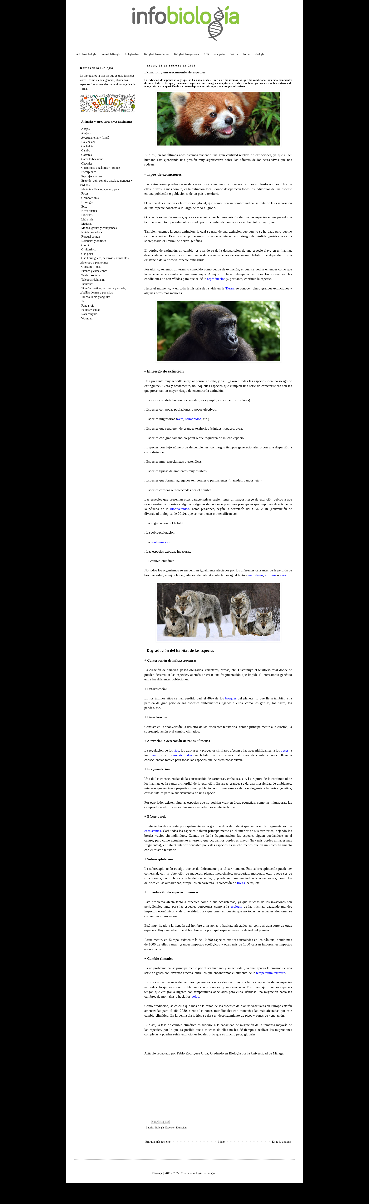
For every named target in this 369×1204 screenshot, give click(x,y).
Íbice (84, 206)
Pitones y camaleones (94, 271)
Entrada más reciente (157, 1141)
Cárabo (85, 150)
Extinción (181, 1127)
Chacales (86, 163)
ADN (206, 54)
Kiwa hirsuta (89, 210)
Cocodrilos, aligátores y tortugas (100, 167)
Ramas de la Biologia (110, 54)
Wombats (87, 318)
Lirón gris (87, 219)
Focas (84, 193)
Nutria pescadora (91, 232)
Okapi (85, 245)
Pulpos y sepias (90, 309)
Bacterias (234, 54)
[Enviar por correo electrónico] (153, 1122)
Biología (159, 1127)
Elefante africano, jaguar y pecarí (101, 189)
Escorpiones (88, 172)
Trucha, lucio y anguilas (95, 297)
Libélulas (86, 215)
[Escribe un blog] (157, 1122)
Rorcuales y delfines (93, 241)
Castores (86, 154)
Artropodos (219, 54)
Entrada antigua (281, 1141)
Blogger (211, 1173)
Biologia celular (132, 54)
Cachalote (87, 146)
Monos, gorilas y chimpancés (99, 227)
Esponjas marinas (91, 176)
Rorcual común (90, 236)
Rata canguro (89, 314)
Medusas (86, 223)
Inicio (221, 1141)
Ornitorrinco (88, 249)
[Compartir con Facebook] (164, 1122)
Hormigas (87, 202)
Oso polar (87, 253)
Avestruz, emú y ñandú (95, 137)
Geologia (259, 54)
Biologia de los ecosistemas (156, 54)
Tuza (84, 301)
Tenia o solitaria (91, 275)
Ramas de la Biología (96, 68)
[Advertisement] (218, 1087)
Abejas (85, 129)
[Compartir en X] (160, 1122)
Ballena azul (88, 142)
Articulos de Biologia (86, 54)
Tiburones (87, 284)
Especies (170, 1127)
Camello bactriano (92, 159)
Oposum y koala (91, 266)
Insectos (246, 54)
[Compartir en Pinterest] (168, 1122)
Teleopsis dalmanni (93, 279)
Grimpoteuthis (90, 198)
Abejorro (86, 133)
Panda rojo (87, 305)
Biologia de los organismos (186, 54)
